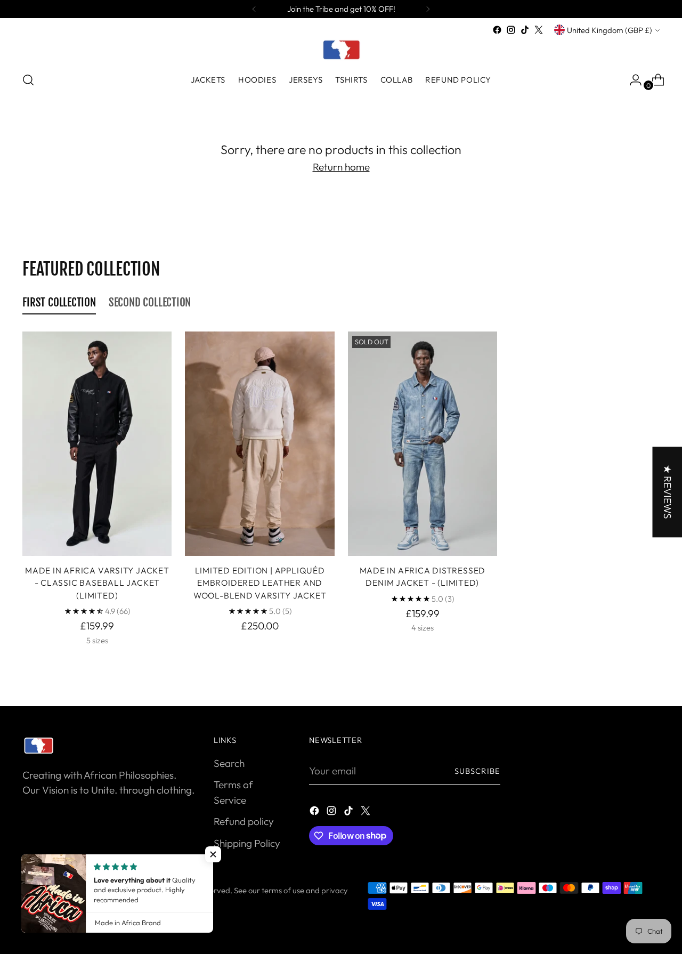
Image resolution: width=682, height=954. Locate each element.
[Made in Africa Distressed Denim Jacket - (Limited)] (422, 443)
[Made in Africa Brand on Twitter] (538, 30)
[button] (213, 854)
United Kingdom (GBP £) (609, 30)
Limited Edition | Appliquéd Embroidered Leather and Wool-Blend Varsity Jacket (260, 583)
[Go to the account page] (631, 80)
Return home (341, 166)
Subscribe (477, 771)
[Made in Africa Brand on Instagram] (511, 30)
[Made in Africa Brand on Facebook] (497, 30)
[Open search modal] (28, 80)
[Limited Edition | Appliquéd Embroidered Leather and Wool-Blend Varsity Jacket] (259, 443)
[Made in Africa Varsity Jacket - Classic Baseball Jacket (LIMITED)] (97, 443)
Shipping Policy (247, 843)
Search (229, 763)
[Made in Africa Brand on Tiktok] (525, 30)
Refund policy (244, 821)
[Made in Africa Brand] (341, 49)
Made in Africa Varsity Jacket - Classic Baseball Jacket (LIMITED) (97, 583)
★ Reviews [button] (667, 492)
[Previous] (254, 9)
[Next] (428, 9)
